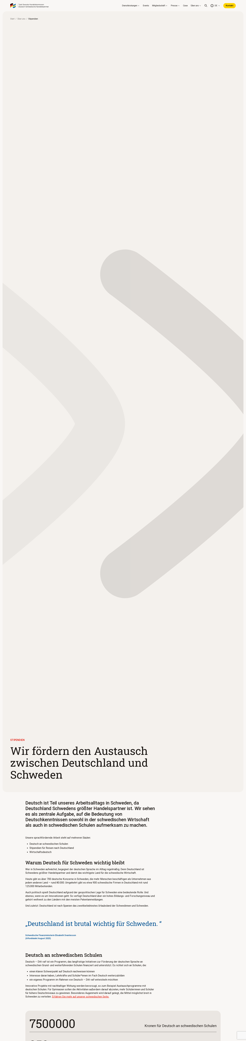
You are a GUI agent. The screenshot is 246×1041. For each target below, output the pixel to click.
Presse (174, 5)
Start (12, 19)
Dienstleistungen (129, 5)
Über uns (195, 5)
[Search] (205, 5)
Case (185, 5)
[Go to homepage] (29, 5)
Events (146, 5)
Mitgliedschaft (158, 5)
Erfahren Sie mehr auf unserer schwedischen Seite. (80, 996)
